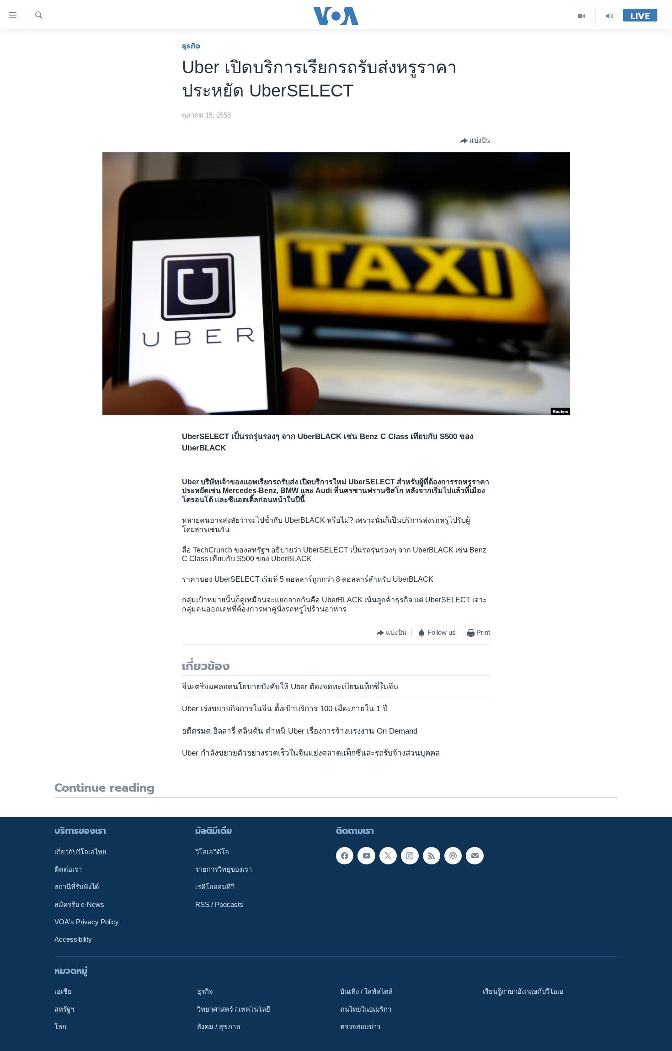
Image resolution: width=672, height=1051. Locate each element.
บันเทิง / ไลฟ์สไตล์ (366, 991)
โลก (60, 1026)
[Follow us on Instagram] (409, 855)
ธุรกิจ (191, 46)
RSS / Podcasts (219, 904)
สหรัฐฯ (64, 1009)
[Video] (582, 16)
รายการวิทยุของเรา (223, 869)
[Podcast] (453, 855)
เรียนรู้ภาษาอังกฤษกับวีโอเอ (523, 991)
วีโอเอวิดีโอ (212, 851)
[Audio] (609, 16)
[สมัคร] (474, 855)
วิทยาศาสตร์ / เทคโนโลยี (233, 1009)
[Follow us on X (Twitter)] (388, 855)
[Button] (475, 141)
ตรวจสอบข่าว (360, 1026)
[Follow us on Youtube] (366, 855)
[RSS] (431, 855)
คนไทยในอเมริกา (365, 1009)
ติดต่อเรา (68, 869)
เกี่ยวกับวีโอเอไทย (80, 851)
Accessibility (73, 939)
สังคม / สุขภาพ (218, 1026)
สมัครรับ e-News (79, 904)
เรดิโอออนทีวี (215, 886)
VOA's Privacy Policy (86, 922)
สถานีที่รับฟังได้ (76, 886)
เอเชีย (63, 991)
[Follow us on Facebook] (344, 855)
